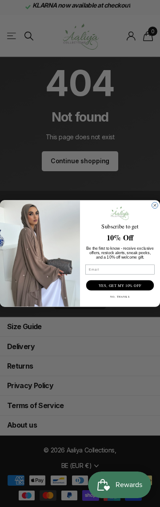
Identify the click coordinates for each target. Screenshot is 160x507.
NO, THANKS (119, 296)
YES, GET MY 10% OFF (120, 285)
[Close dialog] (155, 205)
